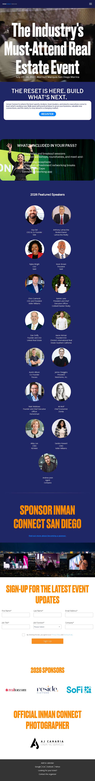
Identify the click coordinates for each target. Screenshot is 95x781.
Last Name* (38, 611)
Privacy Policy (56, 635)
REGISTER (47, 113)
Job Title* (5, 623)
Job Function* (39, 623)
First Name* (6, 611)
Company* (69, 623)
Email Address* (71, 611)
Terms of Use (68, 635)
